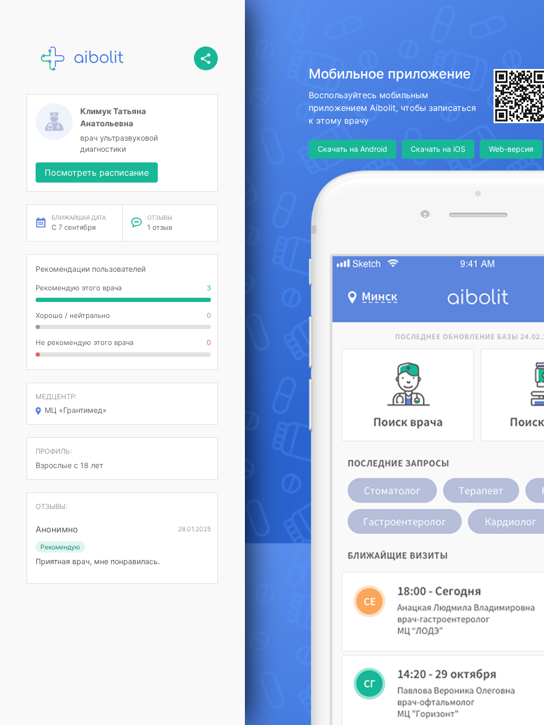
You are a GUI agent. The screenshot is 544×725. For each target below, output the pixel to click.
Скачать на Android (352, 148)
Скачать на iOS (438, 148)
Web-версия (511, 148)
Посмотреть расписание (97, 172)
